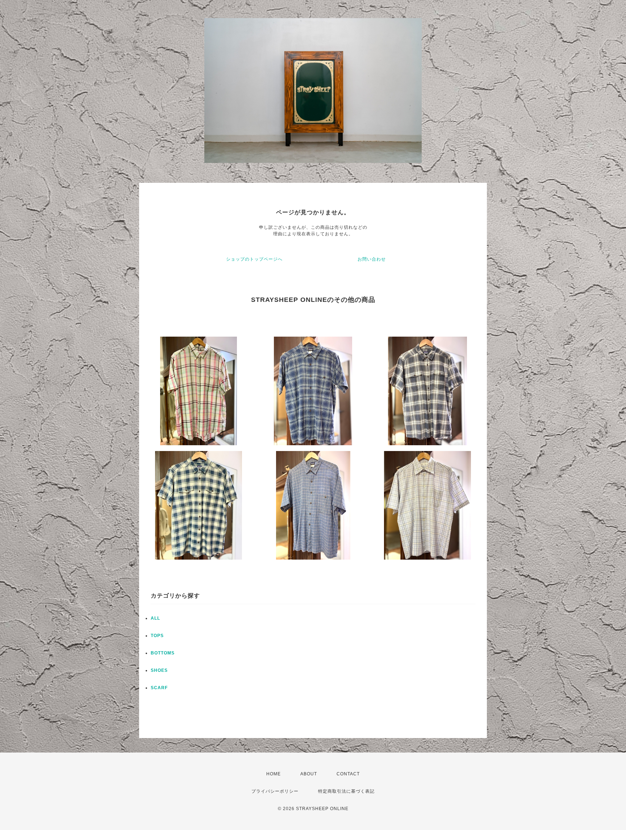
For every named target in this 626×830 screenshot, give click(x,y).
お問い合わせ (372, 259)
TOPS (157, 635)
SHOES (159, 670)
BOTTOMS (163, 653)
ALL (155, 618)
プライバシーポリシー (275, 791)
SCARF (159, 687)
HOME (273, 773)
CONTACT (348, 773)
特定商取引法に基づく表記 (346, 791)
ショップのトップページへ (254, 259)
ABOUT (308, 773)
